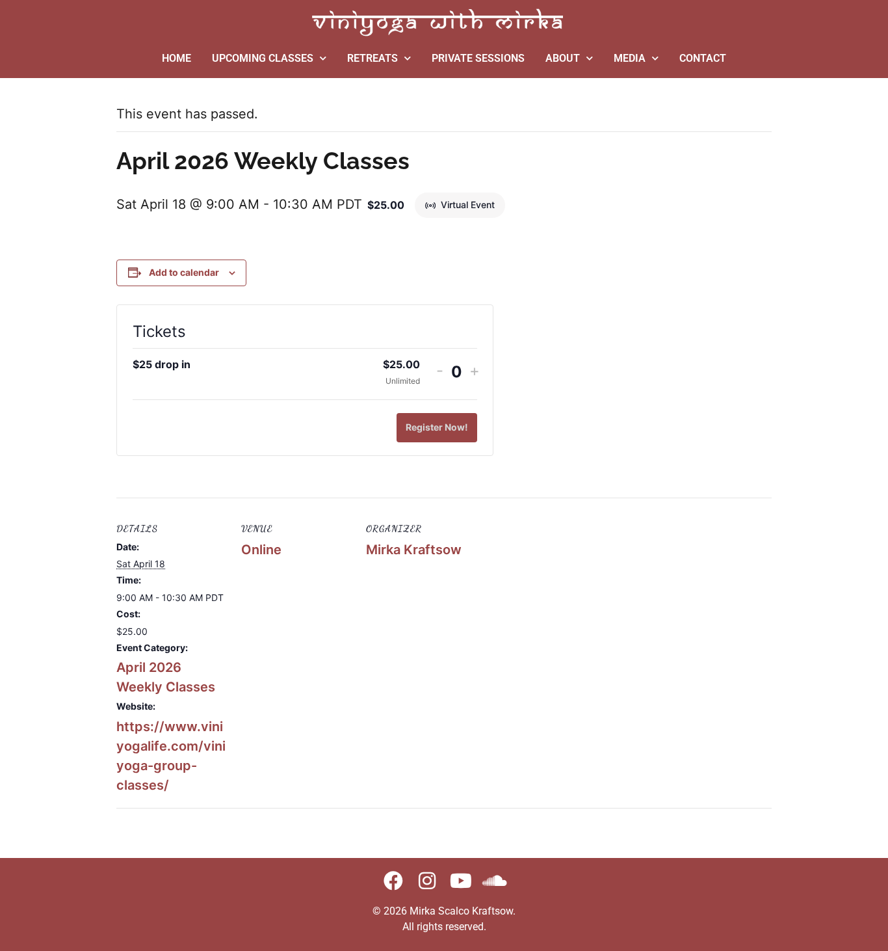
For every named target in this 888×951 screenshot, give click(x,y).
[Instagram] (427, 881)
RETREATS (372, 58)
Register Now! (437, 427)
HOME (176, 58)
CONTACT (702, 58)
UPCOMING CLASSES (262, 58)
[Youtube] (461, 881)
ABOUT (562, 58)
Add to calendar (184, 272)
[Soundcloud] (494, 881)
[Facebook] (393, 881)
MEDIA (630, 58)
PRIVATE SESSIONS (478, 58)
